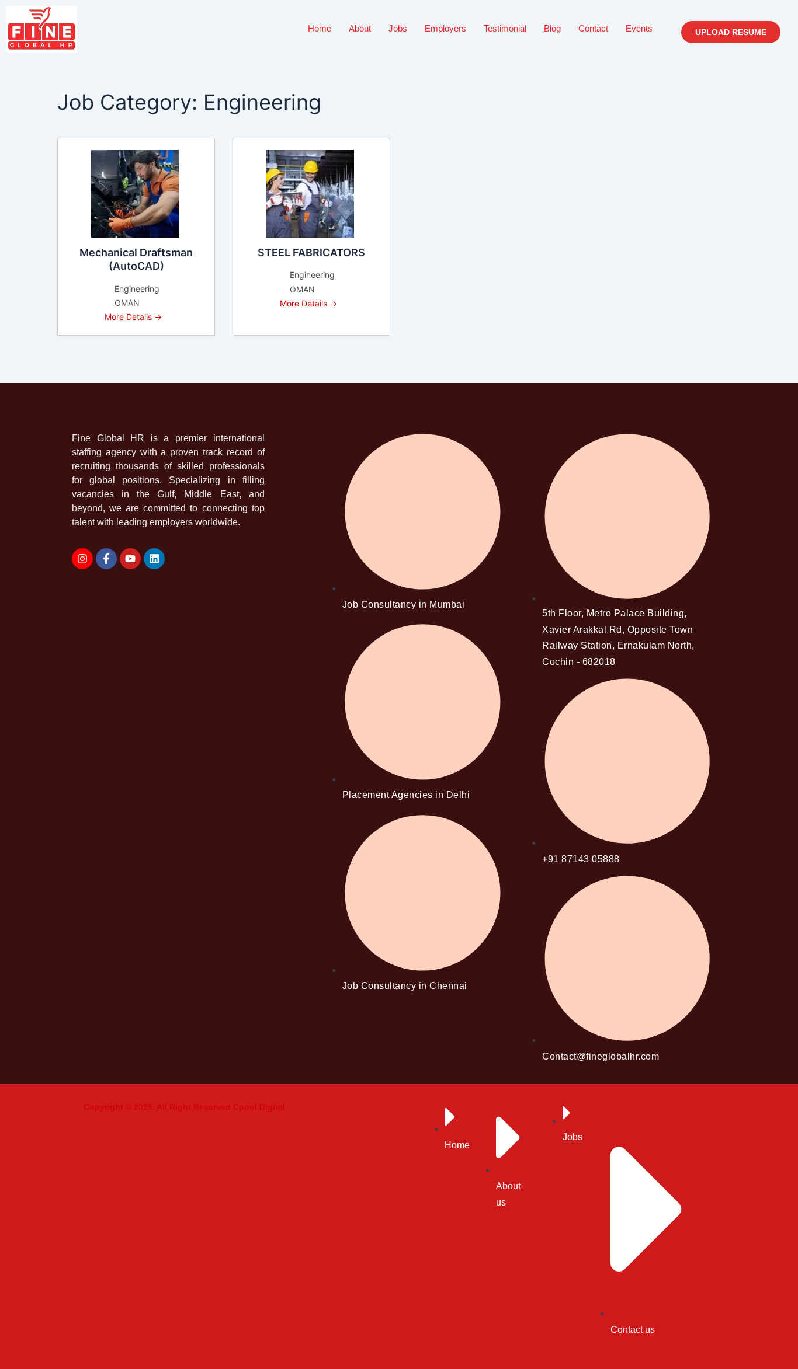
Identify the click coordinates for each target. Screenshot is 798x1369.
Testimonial (505, 28)
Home (319, 28)
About (360, 28)
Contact (593, 28)
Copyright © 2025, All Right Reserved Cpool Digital (184, 1107)
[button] (730, 32)
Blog (552, 28)
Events (639, 28)
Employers (445, 28)
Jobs (397, 28)
